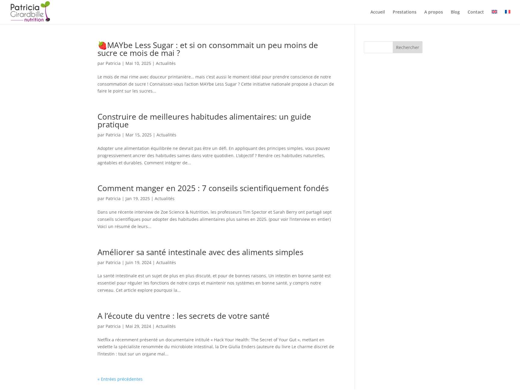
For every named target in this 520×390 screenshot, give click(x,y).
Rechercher (407, 47)
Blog (455, 12)
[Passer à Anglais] (494, 17)
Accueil (377, 12)
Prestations (404, 12)
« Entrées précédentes (120, 379)
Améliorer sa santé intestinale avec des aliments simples (200, 252)
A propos (433, 12)
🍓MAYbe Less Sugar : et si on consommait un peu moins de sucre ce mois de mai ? (208, 49)
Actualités (166, 63)
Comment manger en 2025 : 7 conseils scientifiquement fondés (213, 188)
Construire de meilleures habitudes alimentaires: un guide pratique (204, 120)
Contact (476, 12)
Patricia (113, 63)
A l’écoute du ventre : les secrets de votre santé (184, 315)
